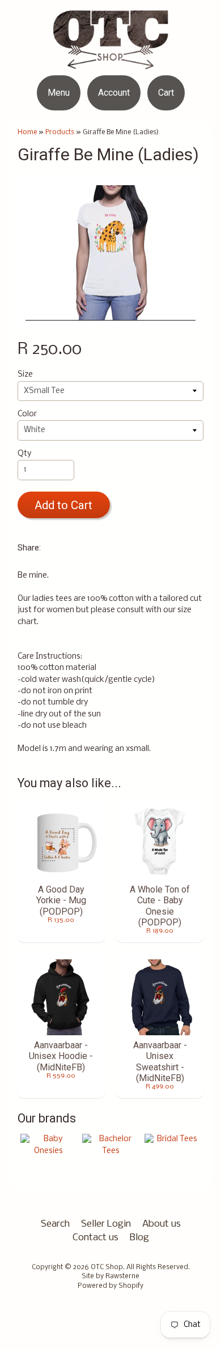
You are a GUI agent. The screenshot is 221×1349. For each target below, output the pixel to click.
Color (27, 414)
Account (114, 92)
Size (25, 374)
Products (59, 132)
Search (55, 1224)
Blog (139, 1237)
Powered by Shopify (110, 1286)
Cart (166, 92)
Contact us (95, 1237)
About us (161, 1224)
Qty (24, 454)
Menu (59, 92)
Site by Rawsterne (110, 1276)
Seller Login (106, 1224)
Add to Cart (63, 505)
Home (27, 132)
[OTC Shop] (111, 62)
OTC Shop (107, 1267)
